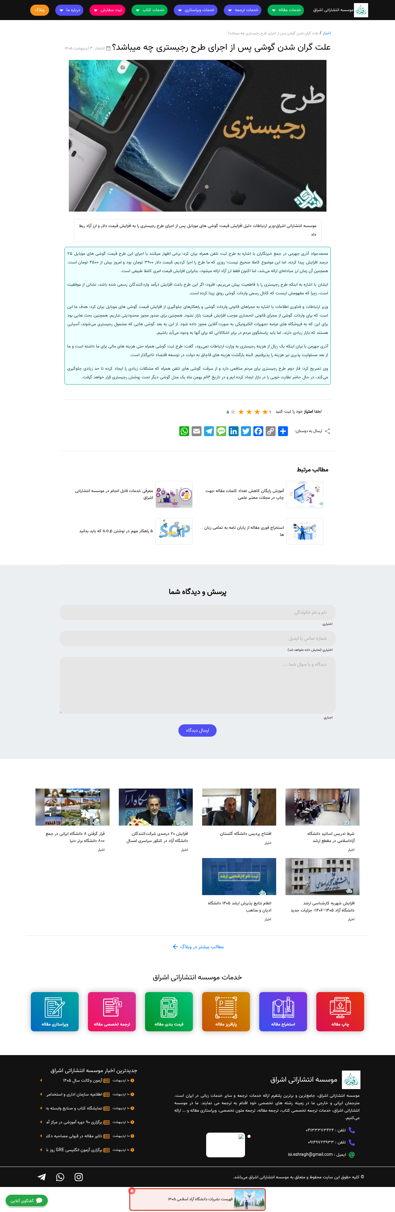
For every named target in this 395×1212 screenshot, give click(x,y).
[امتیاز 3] (249, 412)
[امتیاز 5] (233, 412)
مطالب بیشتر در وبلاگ (201, 947)
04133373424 (320, 1130)
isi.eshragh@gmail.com (310, 1154)
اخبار (327, 33)
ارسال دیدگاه (197, 730)
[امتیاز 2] (257, 412)
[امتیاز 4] (241, 412)
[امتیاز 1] (265, 412)
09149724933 (321, 1142)
